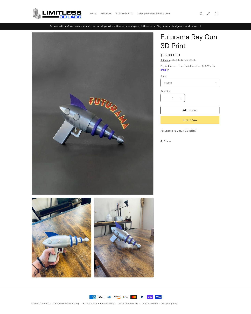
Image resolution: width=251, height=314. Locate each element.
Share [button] (167, 141)
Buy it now (190, 120)
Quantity (165, 91)
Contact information (128, 303)
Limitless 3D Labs (50, 303)
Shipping (165, 60)
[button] (201, 13)
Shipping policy (170, 303)
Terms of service (150, 303)
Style (163, 76)
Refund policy (107, 303)
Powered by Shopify (69, 303)
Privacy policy (90, 303)
